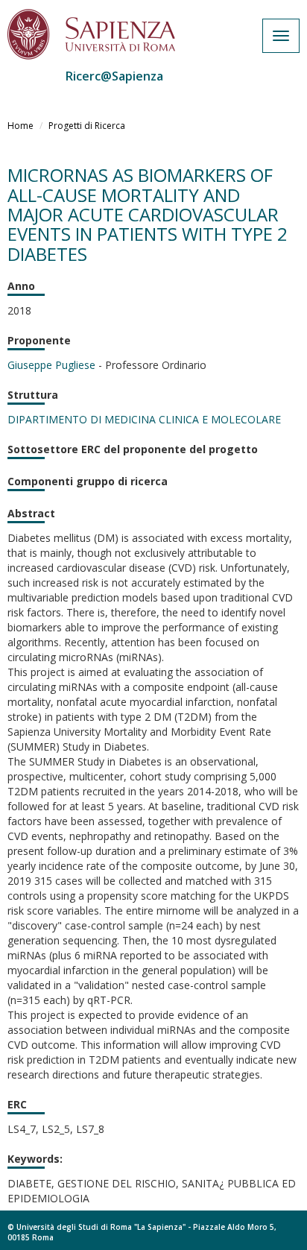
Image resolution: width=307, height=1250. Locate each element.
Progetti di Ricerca (86, 125)
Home (20, 125)
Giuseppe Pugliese (51, 365)
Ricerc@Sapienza (114, 76)
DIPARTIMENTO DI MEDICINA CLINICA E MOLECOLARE (144, 419)
